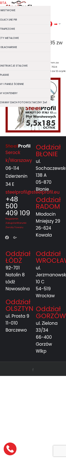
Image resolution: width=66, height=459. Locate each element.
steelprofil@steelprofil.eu (33, 192)
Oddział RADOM (48, 203)
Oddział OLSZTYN (19, 305)
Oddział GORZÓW (51, 312)
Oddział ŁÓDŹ (18, 257)
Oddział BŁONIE (48, 150)
